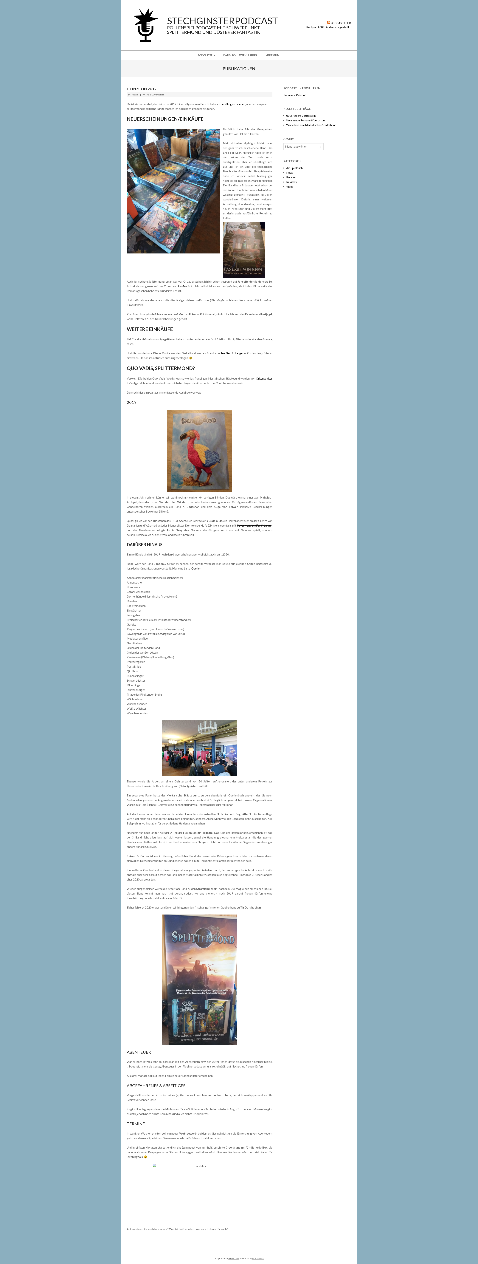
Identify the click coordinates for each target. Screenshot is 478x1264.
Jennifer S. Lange (232, 353)
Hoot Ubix (234, 1258)
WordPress (258, 1258)
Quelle (195, 568)
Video (290, 186)
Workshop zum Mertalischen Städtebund (311, 125)
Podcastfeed (340, 23)
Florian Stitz (186, 286)
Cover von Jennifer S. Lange (254, 525)
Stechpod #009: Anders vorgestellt (327, 27)
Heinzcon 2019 (142, 88)
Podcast (291, 177)
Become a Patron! (294, 95)
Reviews (291, 182)
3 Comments (157, 94)
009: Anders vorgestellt (301, 115)
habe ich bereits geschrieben (227, 104)
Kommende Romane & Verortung (306, 120)
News (135, 94)
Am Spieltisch (294, 168)
